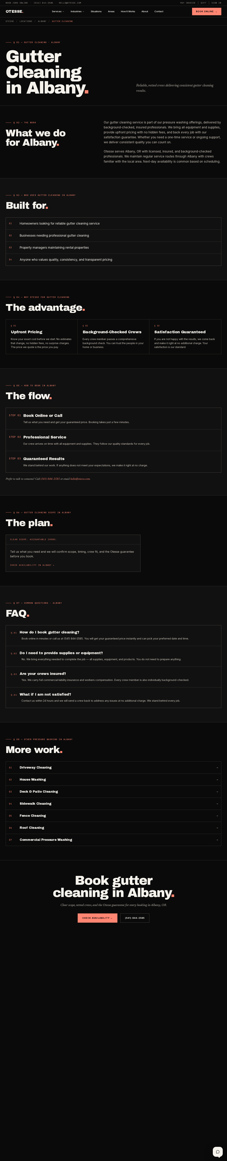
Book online (206, 11)
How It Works (128, 11)
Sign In (216, 3)
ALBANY (42, 21)
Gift (203, 3)
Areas (111, 11)
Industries (76, 11)
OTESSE (14, 11)
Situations (96, 11)
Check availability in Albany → (32, 565)
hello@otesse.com (70, 3)
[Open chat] (218, 1152)
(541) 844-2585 (43, 3)
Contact (158, 11)
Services (57, 11)
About (145, 11)
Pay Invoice (188, 3)
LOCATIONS (26, 21)
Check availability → (97, 918)
